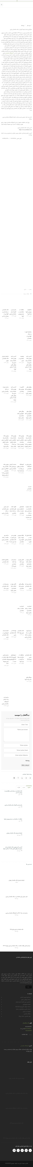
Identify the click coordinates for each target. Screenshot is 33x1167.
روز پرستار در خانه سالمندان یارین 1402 (5, 586)
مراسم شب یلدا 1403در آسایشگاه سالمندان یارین (16, 913)
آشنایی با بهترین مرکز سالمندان (21, 389)
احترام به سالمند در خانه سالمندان (20, 608)
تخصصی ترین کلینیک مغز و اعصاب (23, 1002)
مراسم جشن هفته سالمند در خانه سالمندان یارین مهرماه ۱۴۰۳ (5, 659)
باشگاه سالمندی (27, 1014)
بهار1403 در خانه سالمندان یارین (13, 633)
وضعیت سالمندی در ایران (21, 358)
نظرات (18, 787)
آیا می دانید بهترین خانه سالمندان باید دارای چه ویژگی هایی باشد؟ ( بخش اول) (13, 362)
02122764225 (28, 1028)
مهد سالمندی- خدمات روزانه (24, 1016)
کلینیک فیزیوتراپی (26, 1004)
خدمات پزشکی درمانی (25, 1000)
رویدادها (22, 25)
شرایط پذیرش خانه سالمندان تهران (5, 358)
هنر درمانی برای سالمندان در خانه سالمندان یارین (16, 897)
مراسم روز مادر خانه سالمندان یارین (28, 586)
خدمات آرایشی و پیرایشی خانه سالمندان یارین (12, 467)
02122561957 (29, 1030)
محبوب (29, 787)
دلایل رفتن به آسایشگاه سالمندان (28, 467)
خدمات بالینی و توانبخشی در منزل (23, 1009)
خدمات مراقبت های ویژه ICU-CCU (23, 1007)
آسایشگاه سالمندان (9, 53)
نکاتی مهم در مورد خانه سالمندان (21, 562)
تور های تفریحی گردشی (25, 997)
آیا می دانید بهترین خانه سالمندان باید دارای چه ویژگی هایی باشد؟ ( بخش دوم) (28, 362)
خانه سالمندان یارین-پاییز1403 (16, 929)
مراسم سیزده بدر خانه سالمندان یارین (5, 389)
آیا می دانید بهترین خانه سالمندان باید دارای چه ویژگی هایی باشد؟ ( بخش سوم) (13, 393)
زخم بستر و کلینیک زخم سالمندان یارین (12, 312)
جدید (24, 787)
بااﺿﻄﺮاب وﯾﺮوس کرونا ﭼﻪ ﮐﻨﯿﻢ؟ (28, 312)
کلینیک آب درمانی (26, 1011)
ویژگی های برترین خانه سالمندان (21, 586)
